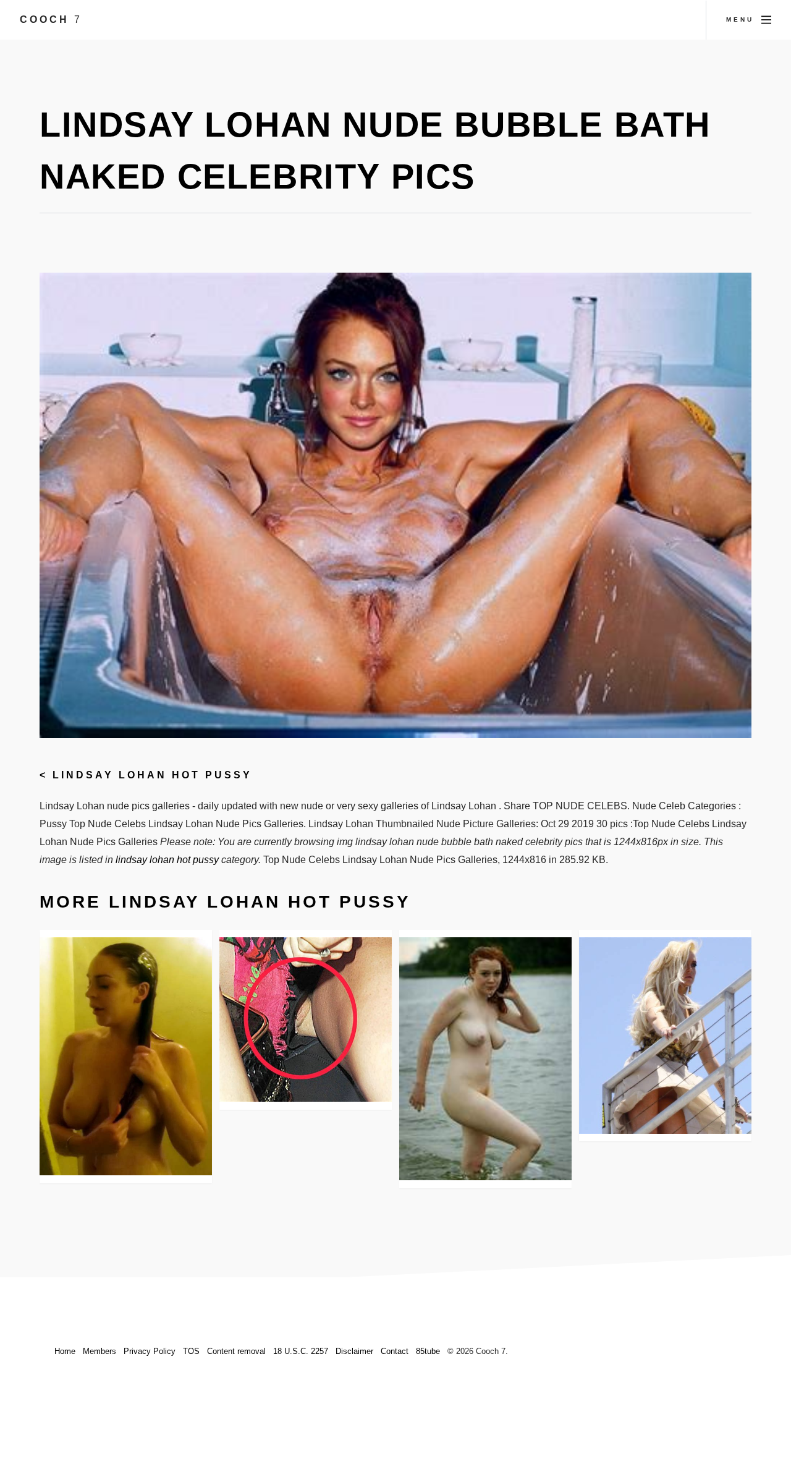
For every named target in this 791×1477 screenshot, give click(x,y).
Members (99, 1351)
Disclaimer (354, 1351)
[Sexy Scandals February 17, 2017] (305, 1019)
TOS (191, 1351)
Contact (394, 1351)
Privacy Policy (150, 1351)
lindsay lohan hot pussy (152, 775)
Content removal (236, 1351)
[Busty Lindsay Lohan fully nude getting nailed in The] (126, 1056)
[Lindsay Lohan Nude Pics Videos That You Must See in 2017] (485, 1058)
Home (64, 1351)
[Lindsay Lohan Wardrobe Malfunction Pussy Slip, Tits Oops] (665, 1035)
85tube (428, 1351)
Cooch (51, 19)
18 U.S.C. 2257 (300, 1351)
